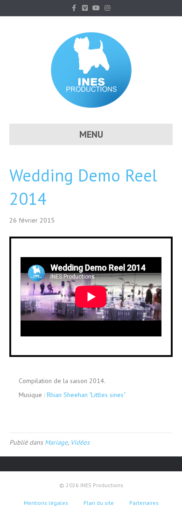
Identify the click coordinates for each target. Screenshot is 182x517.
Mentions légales (46, 502)
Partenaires (144, 502)
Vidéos (80, 442)
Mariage (56, 442)
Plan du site (99, 502)
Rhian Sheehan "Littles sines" (86, 395)
